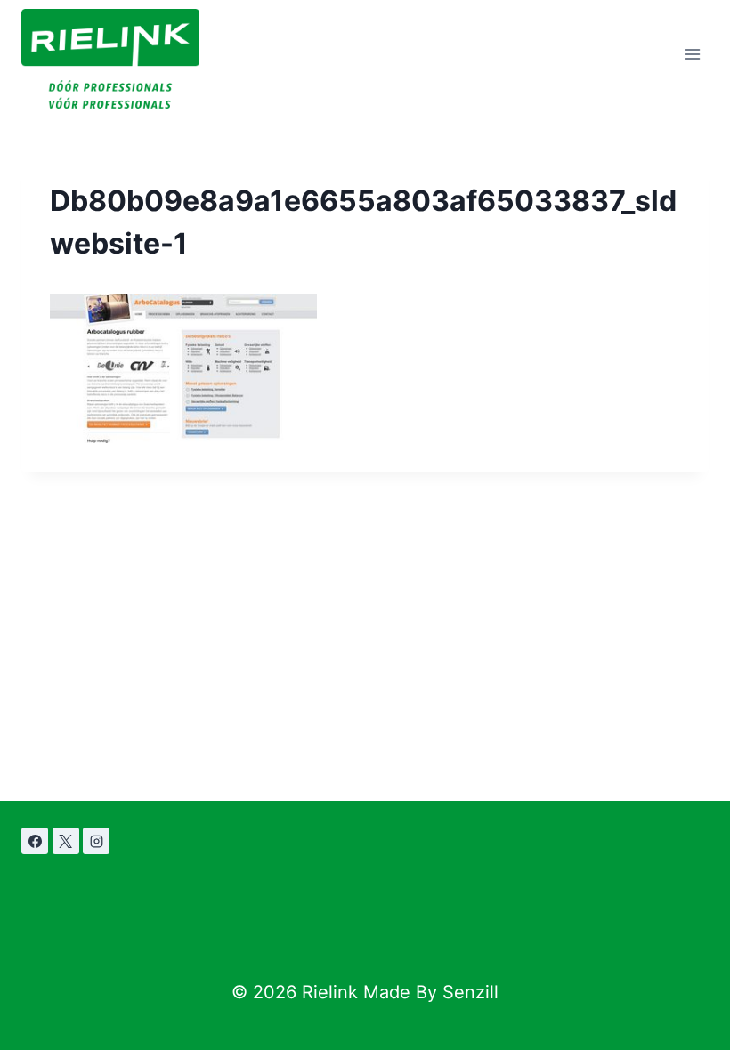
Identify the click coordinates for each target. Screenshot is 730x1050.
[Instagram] (96, 841)
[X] (66, 841)
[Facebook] (34, 841)
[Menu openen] (692, 55)
